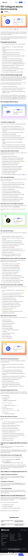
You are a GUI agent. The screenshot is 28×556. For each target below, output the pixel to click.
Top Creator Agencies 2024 (4, 536)
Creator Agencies (4, 538)
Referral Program (3, 542)
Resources (2, 545)
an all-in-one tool (18, 483)
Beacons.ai (22, 498)
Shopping (2, 543)
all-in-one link (17, 450)
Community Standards (13, 540)
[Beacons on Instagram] (22, 530)
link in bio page (16, 206)
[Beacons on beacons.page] (26, 530)
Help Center (20, 539)
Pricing (2, 539)
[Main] (4, 2)
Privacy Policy (12, 536)
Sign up (21, 2)
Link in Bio (14, 97)
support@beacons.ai (16, 549)
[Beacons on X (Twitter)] (24, 530)
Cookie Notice (12, 537)
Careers (19, 536)
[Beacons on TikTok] (21, 530)
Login (16, 2)
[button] (24, 2)
